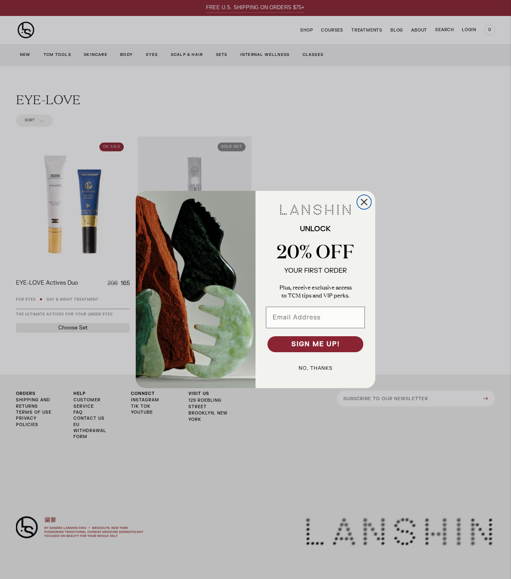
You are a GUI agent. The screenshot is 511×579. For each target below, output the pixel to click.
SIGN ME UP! (315, 344)
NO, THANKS (316, 368)
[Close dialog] (364, 202)
